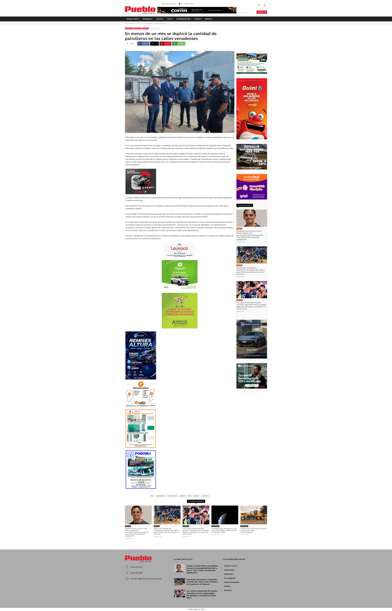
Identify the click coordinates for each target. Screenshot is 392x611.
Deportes (239, 300)
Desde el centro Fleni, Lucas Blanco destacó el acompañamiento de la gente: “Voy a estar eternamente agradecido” (249, 235)
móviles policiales (160, 496)
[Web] (251, 186)
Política (145, 28)
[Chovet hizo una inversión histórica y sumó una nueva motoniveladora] (253, 515)
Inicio (126, 23)
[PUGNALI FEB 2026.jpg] (179, 469)
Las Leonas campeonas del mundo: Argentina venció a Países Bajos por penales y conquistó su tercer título (251, 306)
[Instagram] (264, 5)
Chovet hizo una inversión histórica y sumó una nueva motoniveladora (253, 530)
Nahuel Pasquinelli (172, 496)
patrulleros (182, 496)
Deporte (239, 228)
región (189, 496)
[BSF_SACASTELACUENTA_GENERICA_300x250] (251, 376)
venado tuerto (205, 496)
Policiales (138, 28)
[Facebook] (258, 5)
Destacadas (132, 23)
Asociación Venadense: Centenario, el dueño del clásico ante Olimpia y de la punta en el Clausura (250, 271)
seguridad (196, 496)
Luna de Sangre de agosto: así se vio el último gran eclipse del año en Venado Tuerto (224, 530)
